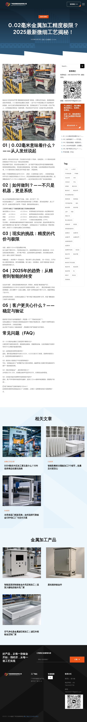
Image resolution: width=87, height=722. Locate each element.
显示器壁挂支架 (69, 194)
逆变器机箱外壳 (69, 228)
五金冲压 (67, 177)
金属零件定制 (68, 249)
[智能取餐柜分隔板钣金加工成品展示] (65, 427)
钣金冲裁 (75, 254)
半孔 (74, 182)
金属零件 (67, 245)
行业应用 (50, 461)
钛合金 (77, 249)
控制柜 (67, 186)
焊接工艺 (67, 216)
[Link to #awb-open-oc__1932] (83, 4)
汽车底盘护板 (68, 203)
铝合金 (74, 275)
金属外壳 (75, 233)
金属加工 (67, 233)
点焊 (66, 211)
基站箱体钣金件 (55, 584)
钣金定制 (75, 266)
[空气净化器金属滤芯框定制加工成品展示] (22, 595)
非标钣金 (67, 279)
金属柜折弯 (76, 237)
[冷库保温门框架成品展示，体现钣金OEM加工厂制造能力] (22, 476)
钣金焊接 (67, 271)
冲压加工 (67, 182)
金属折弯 (67, 237)
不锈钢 (76, 173)
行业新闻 (48, 39)
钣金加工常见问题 (70, 262)
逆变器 (75, 224)
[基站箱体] (65, 548)
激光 (77, 203)
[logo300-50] (15, 3)
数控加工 (67, 190)
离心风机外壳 (68, 220)
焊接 (72, 211)
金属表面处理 (68, 241)
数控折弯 (75, 190)
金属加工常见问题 (9, 461)
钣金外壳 (67, 266)
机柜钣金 (75, 199)
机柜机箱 (67, 199)
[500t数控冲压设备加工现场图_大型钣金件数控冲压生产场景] (22, 427)
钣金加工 (67, 258)
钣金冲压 (67, 254)
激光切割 (67, 207)
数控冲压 (74, 186)
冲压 (74, 177)
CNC (66, 169)
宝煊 (43, 39)
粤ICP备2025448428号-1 (31, 716)
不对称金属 (68, 173)
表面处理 (67, 224)
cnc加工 (73, 169)
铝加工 (67, 275)
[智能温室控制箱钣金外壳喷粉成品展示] (22, 548)
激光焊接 (75, 207)
